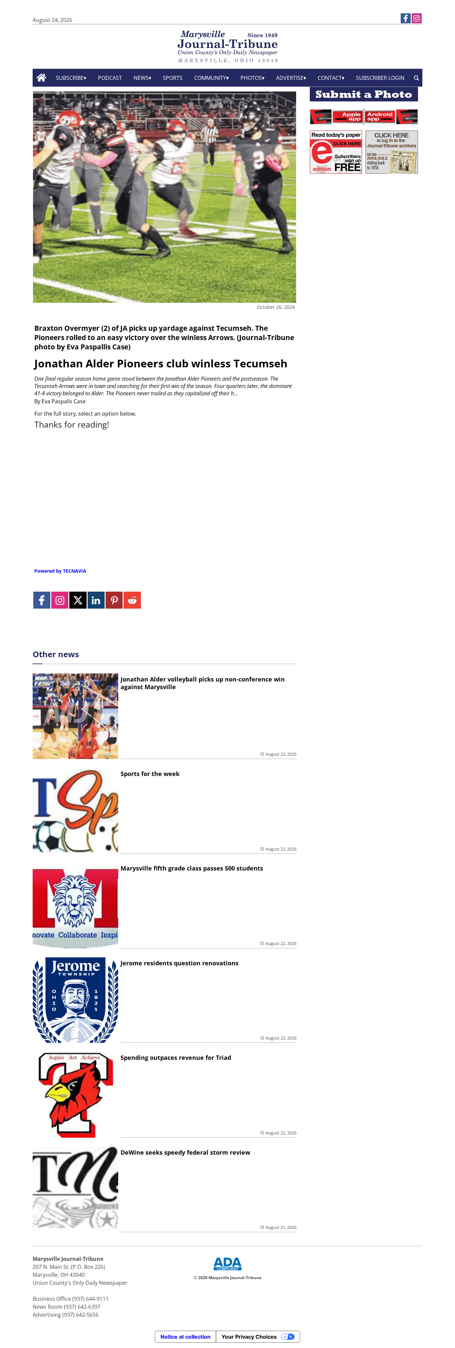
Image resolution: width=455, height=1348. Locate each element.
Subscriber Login (380, 78)
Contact (330, 78)
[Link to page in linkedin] (96, 600)
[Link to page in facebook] (406, 18)
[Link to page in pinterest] (114, 600)
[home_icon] (41, 77)
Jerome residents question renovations (179, 963)
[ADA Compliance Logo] (227, 1271)
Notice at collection (186, 1336)
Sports (173, 78)
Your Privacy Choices (249, 1336)
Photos (251, 78)
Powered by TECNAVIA (60, 571)
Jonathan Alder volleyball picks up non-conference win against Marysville (203, 683)
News (141, 78)
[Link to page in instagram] (417, 18)
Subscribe (70, 78)
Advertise (289, 78)
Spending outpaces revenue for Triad (176, 1057)
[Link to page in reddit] (132, 600)
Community (210, 78)
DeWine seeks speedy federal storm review (185, 1152)
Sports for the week (150, 774)
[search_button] (416, 78)
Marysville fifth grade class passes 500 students (192, 868)
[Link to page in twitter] (77, 600)
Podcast (110, 78)
